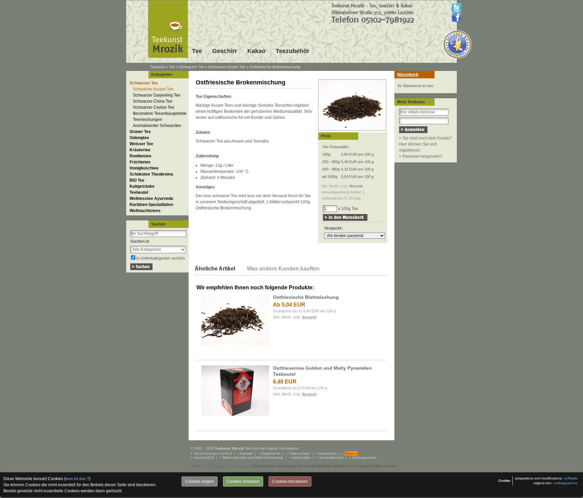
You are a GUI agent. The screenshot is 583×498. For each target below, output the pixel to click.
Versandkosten (331, 457)
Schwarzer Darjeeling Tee (157, 95)
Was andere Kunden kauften (283, 268)
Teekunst (157, 67)
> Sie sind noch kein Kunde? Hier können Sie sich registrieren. (425, 144)
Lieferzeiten (301, 457)
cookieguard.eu (565, 483)
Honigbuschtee (144, 168)
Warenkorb (407, 74)
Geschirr (224, 51)
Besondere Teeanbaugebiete (160, 113)
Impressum (327, 453)
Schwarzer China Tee (152, 101)
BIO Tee (137, 180)
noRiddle (571, 478)
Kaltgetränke (142, 186)
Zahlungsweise (364, 457)
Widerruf (351, 453)
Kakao (256, 51)
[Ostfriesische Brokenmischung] (352, 131)
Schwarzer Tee (191, 67)
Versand (355, 186)
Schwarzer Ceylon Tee (153, 107)
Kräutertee (140, 150)
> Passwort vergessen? (420, 156)
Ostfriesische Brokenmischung (274, 67)
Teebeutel (139, 192)
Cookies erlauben (243, 481)
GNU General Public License (372, 466)
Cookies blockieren (290, 481)
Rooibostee (140, 156)
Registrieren (271, 453)
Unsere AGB (203, 457)
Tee (197, 51)
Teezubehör (292, 51)
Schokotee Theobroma (151, 174)
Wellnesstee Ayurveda (151, 198)
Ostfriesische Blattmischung (306, 297)
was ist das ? (77, 478)
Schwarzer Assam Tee (226, 67)
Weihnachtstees (145, 210)
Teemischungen (147, 119)
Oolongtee (139, 137)
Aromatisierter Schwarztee (157, 125)
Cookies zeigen (199, 481)
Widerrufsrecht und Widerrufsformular (253, 457)
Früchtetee (140, 162)
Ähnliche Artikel (215, 268)
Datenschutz (299, 453)
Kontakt (246, 453)
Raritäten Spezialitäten (151, 204)
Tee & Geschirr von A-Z (212, 453)
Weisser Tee (141, 143)
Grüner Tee (140, 131)
